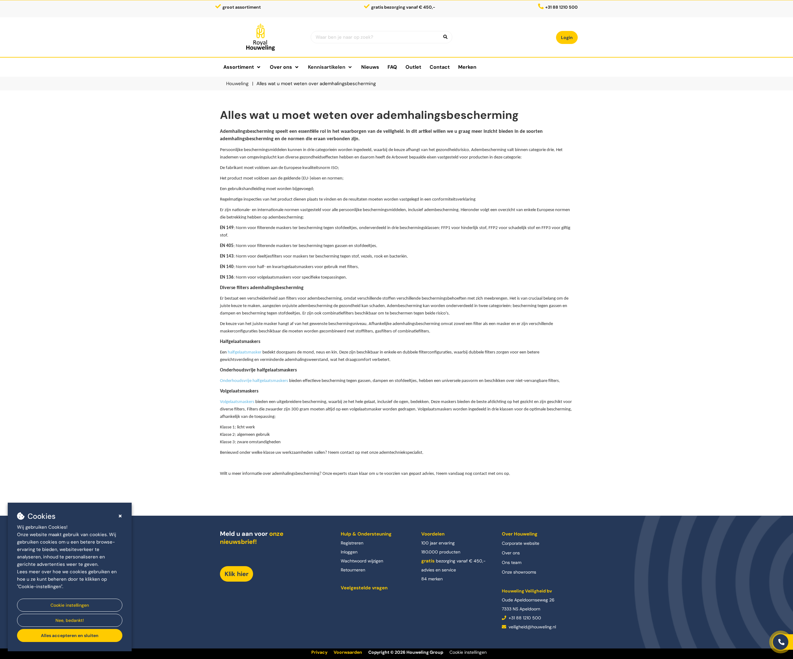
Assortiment (238, 67)
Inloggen (349, 552)
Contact (440, 67)
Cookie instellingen (69, 605)
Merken (467, 67)
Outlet (413, 67)
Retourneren (353, 570)
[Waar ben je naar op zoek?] (445, 37)
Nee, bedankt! (69, 620)
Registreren (352, 543)
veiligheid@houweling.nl (531, 627)
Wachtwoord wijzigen (362, 561)
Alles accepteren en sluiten (70, 635)
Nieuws (370, 67)
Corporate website (520, 543)
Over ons (511, 553)
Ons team (511, 562)
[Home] (260, 37)
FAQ (392, 67)
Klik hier (236, 574)
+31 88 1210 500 (524, 618)
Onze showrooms (519, 572)
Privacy (319, 652)
